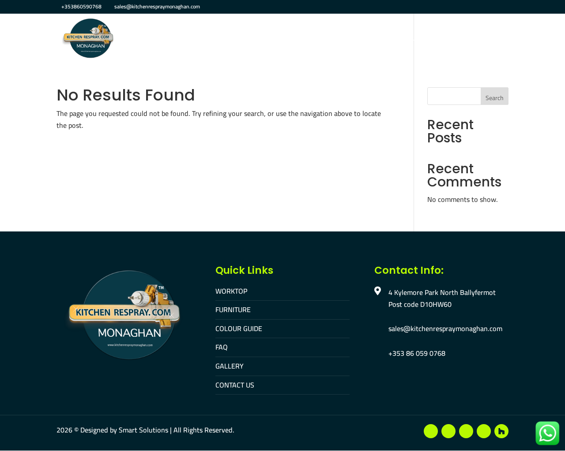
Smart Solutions (143, 429)
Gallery (356, 39)
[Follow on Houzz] (501, 431)
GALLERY (229, 366)
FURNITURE (233, 309)
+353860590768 (81, 6)
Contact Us (401, 39)
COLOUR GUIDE (238, 328)
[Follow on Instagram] (466, 431)
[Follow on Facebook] (431, 431)
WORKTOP (231, 291)
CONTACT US (234, 384)
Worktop (186, 39)
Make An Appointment (470, 39)
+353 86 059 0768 (416, 353)
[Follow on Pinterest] (484, 431)
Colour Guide (283, 39)
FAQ (324, 39)
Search (495, 98)
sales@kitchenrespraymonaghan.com (445, 328)
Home (148, 39)
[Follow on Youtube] (448, 431)
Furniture (231, 39)
